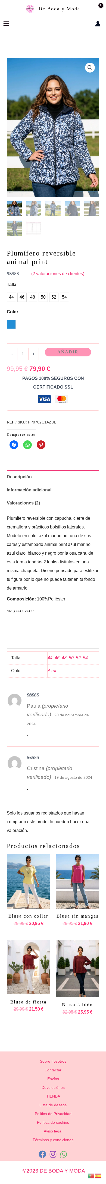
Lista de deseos (53, 1105)
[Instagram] (53, 1154)
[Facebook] (42, 1154)
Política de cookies (53, 1122)
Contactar (53, 1070)
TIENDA (53, 1096)
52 (78, 658)
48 (64, 658)
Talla (11, 284)
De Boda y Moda (59, 8)
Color (12, 311)
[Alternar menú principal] (6, 23)
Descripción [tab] (19, 476)
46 (57, 658)
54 (85, 658)
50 (71, 658)
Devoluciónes (53, 1087)
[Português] (91, 1175)
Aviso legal (53, 1131)
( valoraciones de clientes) (57, 273)
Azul (52, 670)
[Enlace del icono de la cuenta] (98, 23)
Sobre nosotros (53, 1061)
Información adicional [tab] (29, 490)
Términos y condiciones (53, 1140)
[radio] (11, 297)
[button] (81, 23)
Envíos (53, 1079)
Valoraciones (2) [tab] (23, 503)
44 (50, 658)
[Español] (98, 1175)
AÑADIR (68, 352)
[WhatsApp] (63, 1154)
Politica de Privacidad (53, 1113)
